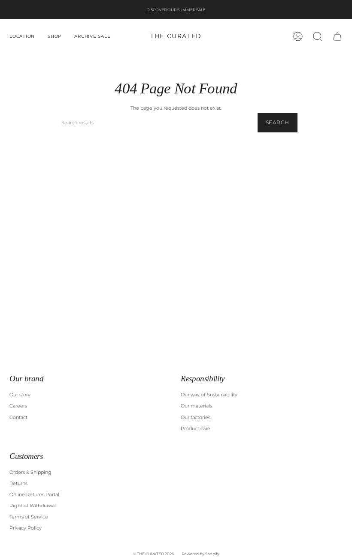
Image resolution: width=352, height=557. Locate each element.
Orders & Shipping (30, 472)
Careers (18, 406)
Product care (195, 428)
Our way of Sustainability (209, 395)
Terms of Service (28, 517)
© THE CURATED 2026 (153, 553)
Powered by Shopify (200, 553)
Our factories (195, 417)
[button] (22, 36)
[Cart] (337, 36)
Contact (18, 417)
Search (277, 122)
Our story (19, 395)
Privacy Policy (25, 528)
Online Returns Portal (34, 494)
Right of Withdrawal (32, 506)
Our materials (196, 406)
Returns (18, 483)
